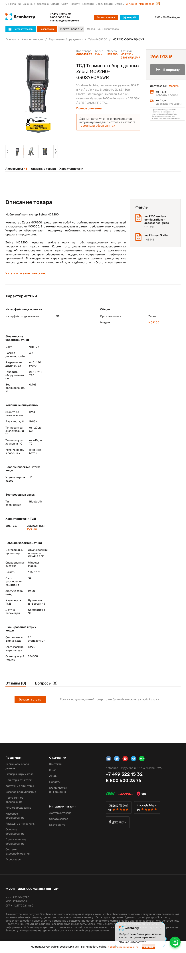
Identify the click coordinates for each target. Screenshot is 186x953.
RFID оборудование (18, 807)
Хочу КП (131, 17)
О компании (13, 3)
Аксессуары (16, 168)
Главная (10, 39)
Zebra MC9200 (97, 39)
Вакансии (29, 3)
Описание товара (43, 168)
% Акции (131, 3)
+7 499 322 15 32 (60, 14)
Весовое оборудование (20, 792)
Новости (75, 3)
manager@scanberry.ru (64, 20)
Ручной (32, 529)
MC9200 (112, 54)
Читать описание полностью (25, 273)
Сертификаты (104, 3)
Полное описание (89, 108)
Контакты (88, 3)
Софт (64, 3)
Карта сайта (57, 824)
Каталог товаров (32, 39)
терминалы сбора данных (97, 125)
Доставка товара (60, 813)
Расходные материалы (20, 823)
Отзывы (119, 3)
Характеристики (71, 168)
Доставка (43, 3)
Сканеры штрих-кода (19, 774)
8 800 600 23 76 (60, 17)
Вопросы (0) (46, 683)
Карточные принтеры (19, 786)
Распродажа (47, 29)
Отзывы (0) (15, 683)
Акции (53, 776)
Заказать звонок (106, 17)
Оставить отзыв (30, 699)
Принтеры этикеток (18, 780)
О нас (52, 770)
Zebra (98, 54)
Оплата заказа (58, 819)
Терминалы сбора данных (66, 39)
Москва (174, 86)
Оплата (55, 3)
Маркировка (147, 3)
